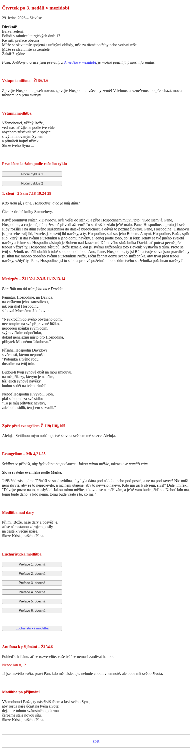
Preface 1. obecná (32, 564)
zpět (96, 741)
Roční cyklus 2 (32, 183)
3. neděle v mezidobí (80, 62)
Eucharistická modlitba (32, 628)
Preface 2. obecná (32, 573)
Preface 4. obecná (32, 592)
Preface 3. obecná (32, 583)
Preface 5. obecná (32, 601)
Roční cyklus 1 (32, 174)
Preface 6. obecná (32, 610)
